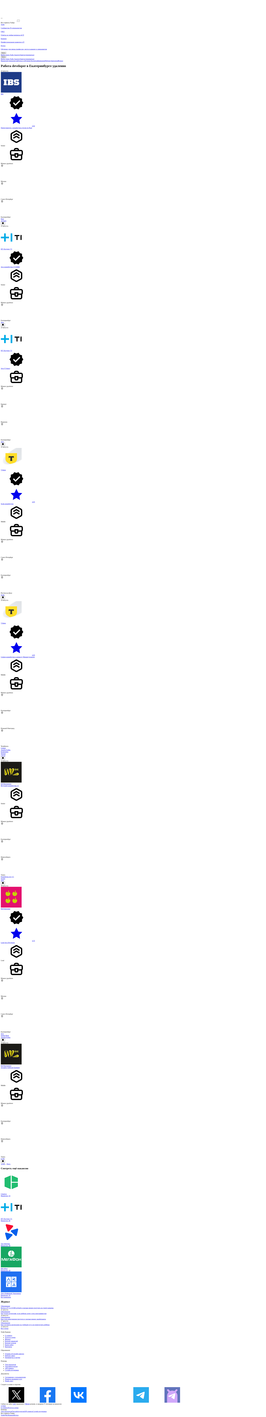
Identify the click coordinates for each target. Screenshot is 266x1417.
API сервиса (9, 1368)
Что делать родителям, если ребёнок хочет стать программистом (23, 1313)
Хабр (2, 1415)
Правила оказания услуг (13, 1379)
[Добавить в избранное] (3, 223)
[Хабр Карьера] (9, 20)
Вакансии (4, 61)
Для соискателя (10, 1364)
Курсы (16, 1415)
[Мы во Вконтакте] (78, 1402)
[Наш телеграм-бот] (172, 1402)
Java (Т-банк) (5, 368)
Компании (41, 61)
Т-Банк (3, 470)
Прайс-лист (9, 1381)
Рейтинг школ (10, 1356)
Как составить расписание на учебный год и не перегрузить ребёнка (25, 1325)
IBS (2, 94)
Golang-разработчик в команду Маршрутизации (18, 657)
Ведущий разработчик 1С (10, 786)
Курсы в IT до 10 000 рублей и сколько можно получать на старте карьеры (27, 1308)
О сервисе (8, 1335)
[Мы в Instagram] (110, 1402)
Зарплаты (54, 61)
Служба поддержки (12, 1370)
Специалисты (13, 61)
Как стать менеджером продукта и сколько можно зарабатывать (23, 1319)
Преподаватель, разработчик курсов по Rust (16, 128)
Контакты (8, 1347)
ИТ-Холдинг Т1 (6, 249)
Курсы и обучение (24, 61)
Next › (9, 1164)
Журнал (60, 61)
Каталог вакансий (11, 1341)
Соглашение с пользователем (15, 1377)
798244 (27, 1404)
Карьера (11, 1415)
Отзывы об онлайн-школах (14, 1354)
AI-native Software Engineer (10, 1068)
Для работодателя (11, 1366)
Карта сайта (9, 1345)
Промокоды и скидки (12, 1357)
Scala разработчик (7, 504)
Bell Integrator (5, 909)
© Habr (3, 1406)
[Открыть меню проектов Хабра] (1, 18)
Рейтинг (48, 61)
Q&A (6, 1415)
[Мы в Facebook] (47, 1402)
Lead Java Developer (8, 943)
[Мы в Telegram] (141, 1402)
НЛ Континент (6, 784)
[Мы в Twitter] (16, 1402)
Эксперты (34, 61)
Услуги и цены (10, 1337)
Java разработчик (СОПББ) (10, 267)
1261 (14, 1404)
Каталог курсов (10, 1343)
